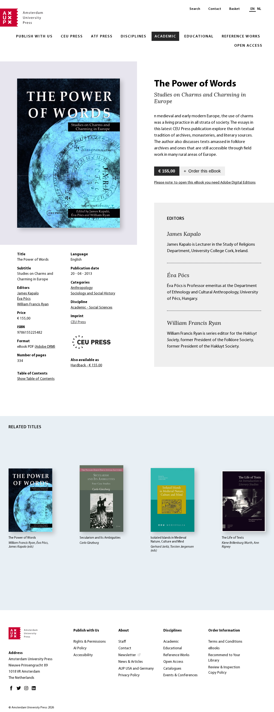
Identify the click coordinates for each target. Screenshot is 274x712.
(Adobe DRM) (45, 347)
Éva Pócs (178, 275)
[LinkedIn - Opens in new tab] (35, 690)
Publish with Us (34, 37)
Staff (122, 642)
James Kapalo (184, 233)
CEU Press (72, 37)
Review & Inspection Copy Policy (224, 670)
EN (252, 9)
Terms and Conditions (225, 642)
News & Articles (130, 662)
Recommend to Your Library (224, 658)
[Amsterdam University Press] (21, 18)
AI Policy (79, 648)
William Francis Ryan (194, 322)
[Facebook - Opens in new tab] (12, 690)
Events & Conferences (180, 675)
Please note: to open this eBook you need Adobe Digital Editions (205, 182)
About (123, 630)
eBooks (214, 648)
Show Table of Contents (36, 379)
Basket (234, 9)
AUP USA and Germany (136, 668)
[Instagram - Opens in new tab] (27, 690)
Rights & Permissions (89, 642)
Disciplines (133, 37)
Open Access (248, 46)
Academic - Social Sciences (91, 307)
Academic (165, 37)
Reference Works (241, 37)
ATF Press (102, 37)
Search (194, 9)
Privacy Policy (129, 675)
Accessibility (83, 655)
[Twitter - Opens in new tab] (20, 690)
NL (259, 9)
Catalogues (172, 668)
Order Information (224, 630)
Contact (214, 9)
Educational (199, 37)
